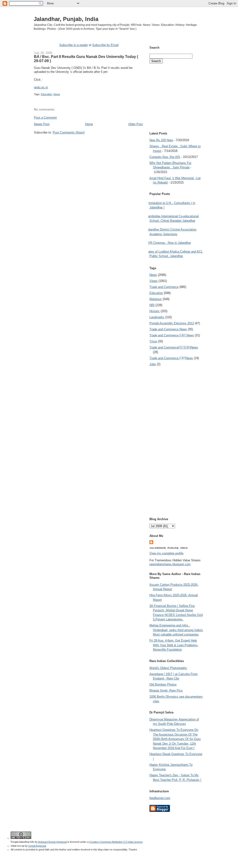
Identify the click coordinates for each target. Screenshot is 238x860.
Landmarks (156, 317)
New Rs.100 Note (161, 140)
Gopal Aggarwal (37, 845)
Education (46, 94)
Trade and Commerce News (173, 347)
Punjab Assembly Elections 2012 (171, 323)
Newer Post (42, 124)
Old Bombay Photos (163, 684)
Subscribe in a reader (73, 45)
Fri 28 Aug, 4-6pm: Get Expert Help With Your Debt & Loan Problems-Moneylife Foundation (173, 645)
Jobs (152, 364)
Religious (155, 299)
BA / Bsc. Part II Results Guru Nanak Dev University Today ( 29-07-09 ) (86, 58)
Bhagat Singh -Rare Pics (166, 690)
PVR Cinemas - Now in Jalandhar (168, 242)
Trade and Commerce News (168, 329)
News (56, 94)
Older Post (135, 124)
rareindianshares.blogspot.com (170, 564)
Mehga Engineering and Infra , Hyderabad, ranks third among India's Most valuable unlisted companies (176, 630)
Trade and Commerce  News (171, 335)
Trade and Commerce (163, 287)
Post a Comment (45, 117)
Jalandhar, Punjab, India (66, 19)
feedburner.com (159, 798)
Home (89, 124)
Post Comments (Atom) (69, 132)
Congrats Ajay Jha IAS (164, 157)
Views (153, 281)
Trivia (153, 341)
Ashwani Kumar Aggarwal (52, 841)
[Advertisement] (88, 143)
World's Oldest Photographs (168, 668)
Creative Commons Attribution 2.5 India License (115, 841)
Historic (154, 311)
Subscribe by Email (105, 45)
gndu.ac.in (41, 87)
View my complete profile (166, 553)
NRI (152, 305)
